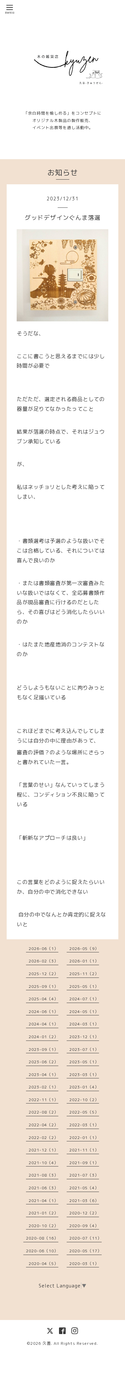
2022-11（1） (43, 1100)
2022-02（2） (43, 1137)
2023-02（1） (43, 1087)
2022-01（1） (84, 1137)
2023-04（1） (43, 1074)
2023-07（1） (84, 1049)
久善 (46, 1343)
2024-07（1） (84, 999)
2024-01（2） (43, 1037)
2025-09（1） (43, 986)
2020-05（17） (85, 1251)
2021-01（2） (43, 1213)
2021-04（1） (43, 1200)
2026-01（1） (84, 961)
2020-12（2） (84, 1213)
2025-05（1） (84, 986)
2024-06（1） (43, 1011)
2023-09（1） (43, 1049)
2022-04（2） (43, 1125)
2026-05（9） (84, 948)
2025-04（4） (43, 999)
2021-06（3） (43, 1188)
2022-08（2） (43, 1112)
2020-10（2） (43, 1226)
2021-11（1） (84, 1150)
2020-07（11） (85, 1238)
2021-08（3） (43, 1175)
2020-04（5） (43, 1263)
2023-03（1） (84, 1074)
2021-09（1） (84, 1163)
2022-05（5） (84, 1112)
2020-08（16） (42, 1238)
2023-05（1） (84, 1062)
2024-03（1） (84, 1024)
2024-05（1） (84, 1011)
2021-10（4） (43, 1163)
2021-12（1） (43, 1150)
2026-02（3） (43, 961)
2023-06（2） (43, 1062)
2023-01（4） (84, 1087)
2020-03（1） (84, 1263)
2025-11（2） (84, 974)
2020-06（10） (42, 1251)
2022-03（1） (84, 1125)
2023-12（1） (84, 1037)
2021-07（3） (84, 1175)
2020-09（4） (84, 1226)
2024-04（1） (43, 1024)
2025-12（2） (43, 974)
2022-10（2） (84, 1100)
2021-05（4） (84, 1188)
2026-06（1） (43, 948)
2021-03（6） (84, 1200)
